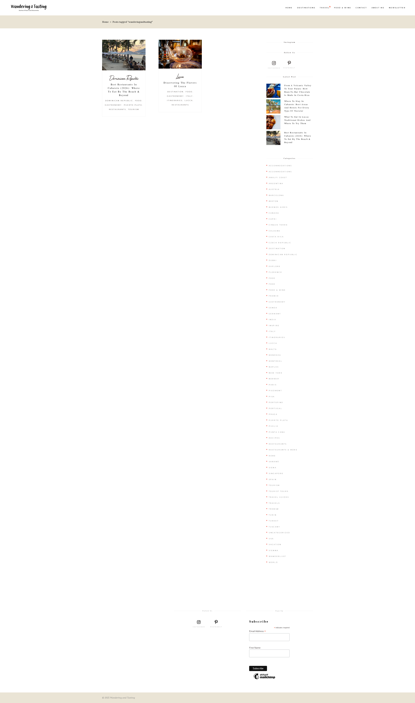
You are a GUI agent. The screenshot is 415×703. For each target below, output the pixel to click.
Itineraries (175, 100)
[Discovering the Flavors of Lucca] (180, 54)
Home (105, 21)
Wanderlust (277, 556)
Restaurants (117, 109)
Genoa (273, 308)
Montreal (275, 361)
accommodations (280, 172)
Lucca (180, 76)
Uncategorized (279, 533)
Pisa (272, 397)
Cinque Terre (278, 225)
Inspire (274, 325)
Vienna (274, 550)
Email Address (257, 631)
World (273, 562)
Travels (274, 503)
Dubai (273, 260)
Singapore (276, 473)
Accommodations (280, 166)
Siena (273, 468)
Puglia (273, 426)
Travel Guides (279, 497)
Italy (189, 96)
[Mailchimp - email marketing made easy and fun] (264, 679)
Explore (275, 266)
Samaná (274, 462)
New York (275, 373)
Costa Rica (276, 237)
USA (271, 539)
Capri (273, 219)
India (272, 319)
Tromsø (274, 509)
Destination (175, 92)
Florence (275, 272)
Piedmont (275, 391)
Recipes (274, 438)
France (274, 296)
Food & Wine (277, 290)
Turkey (274, 521)
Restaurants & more (283, 450)
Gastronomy (113, 105)
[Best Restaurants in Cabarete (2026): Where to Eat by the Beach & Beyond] (124, 55)
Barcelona (276, 195)
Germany (275, 314)
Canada (274, 213)
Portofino (276, 402)
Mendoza (275, 355)
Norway (274, 379)
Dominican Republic (123, 78)
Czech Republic (280, 243)
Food (138, 101)
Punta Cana (277, 432)
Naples (274, 367)
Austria (274, 189)
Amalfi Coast (278, 177)
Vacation (275, 544)
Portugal (275, 408)
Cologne (274, 231)
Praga (273, 414)
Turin (273, 515)
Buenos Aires (278, 207)
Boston (274, 201)
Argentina (276, 183)
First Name (255, 647)
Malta (273, 349)
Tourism (133, 109)
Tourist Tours (279, 491)
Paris (273, 385)
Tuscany (274, 527)
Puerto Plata (133, 105)
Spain (273, 479)
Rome (272, 456)
